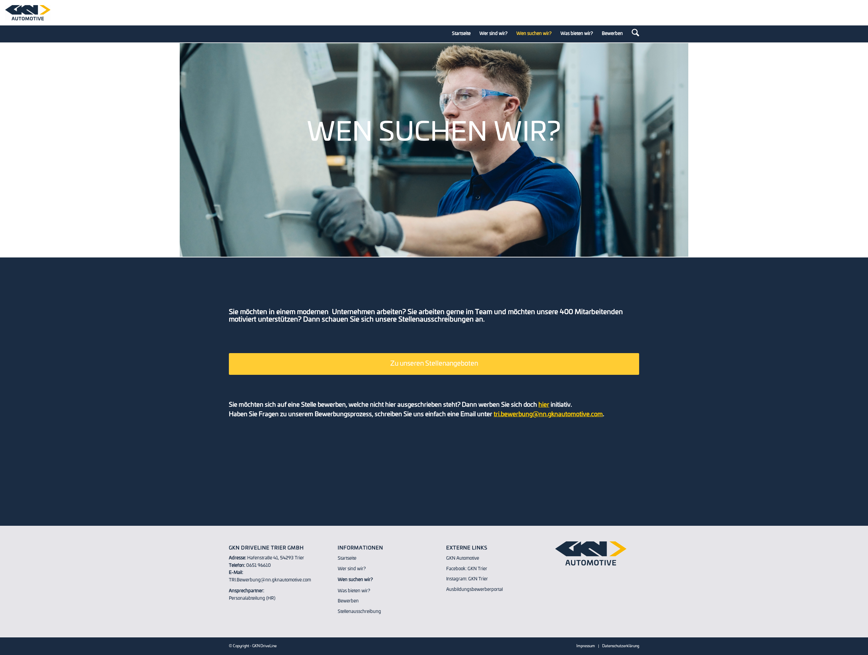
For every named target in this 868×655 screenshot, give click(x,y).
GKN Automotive (462, 558)
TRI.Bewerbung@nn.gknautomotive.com (270, 580)
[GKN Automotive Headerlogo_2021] (28, 12)
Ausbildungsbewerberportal (474, 589)
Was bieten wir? (354, 591)
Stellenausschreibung (359, 612)
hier (543, 405)
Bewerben (348, 601)
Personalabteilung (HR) (252, 598)
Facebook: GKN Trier (466, 569)
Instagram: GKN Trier (467, 579)
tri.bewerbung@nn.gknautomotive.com (548, 414)
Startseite (347, 558)
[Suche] (633, 33)
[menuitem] (461, 33)
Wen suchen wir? (355, 580)
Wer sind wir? (352, 569)
